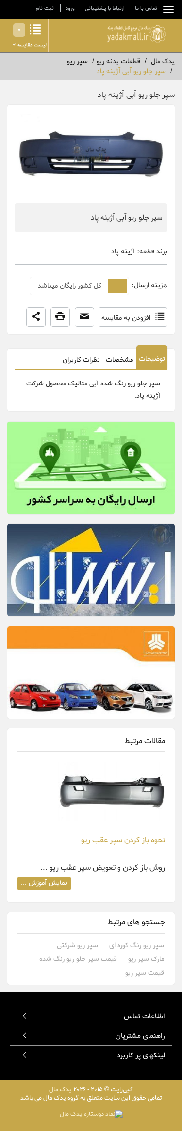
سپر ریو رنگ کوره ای (136, 945)
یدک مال (60, 1089)
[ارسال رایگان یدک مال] (91, 468)
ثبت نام (45, 8)
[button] (36, 317)
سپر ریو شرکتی (77, 945)
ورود (70, 8)
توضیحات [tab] (152, 359)
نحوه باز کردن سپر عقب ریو (123, 840)
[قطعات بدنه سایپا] (91, 672)
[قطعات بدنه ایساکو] (91, 570)
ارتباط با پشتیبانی (105, 8)
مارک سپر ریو (146, 959)
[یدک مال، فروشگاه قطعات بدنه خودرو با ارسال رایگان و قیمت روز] (137, 34)
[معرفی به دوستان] (84, 317)
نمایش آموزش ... (44, 883)
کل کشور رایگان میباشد (69, 286)
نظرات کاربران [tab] (81, 360)
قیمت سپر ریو (144, 973)
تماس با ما (146, 8)
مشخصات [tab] (119, 360)
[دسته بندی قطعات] (166, 9)
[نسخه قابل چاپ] (60, 317)
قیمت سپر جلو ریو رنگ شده (78, 959)
